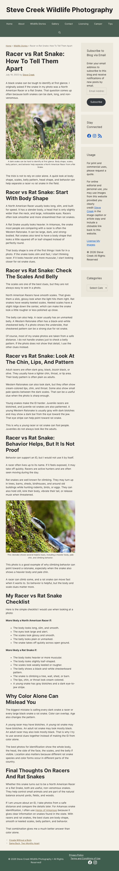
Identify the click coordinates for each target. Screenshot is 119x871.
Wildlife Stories (38, 23)
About (21, 23)
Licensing (83, 23)
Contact (69, 23)
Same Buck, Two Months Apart (24, 843)
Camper (98, 23)
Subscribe (96, 101)
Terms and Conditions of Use (85, 858)
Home (9, 23)
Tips (110, 23)
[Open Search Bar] (60, 32)
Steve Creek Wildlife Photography (59, 10)
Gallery (55, 23)
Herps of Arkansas (46, 810)
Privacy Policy (76, 855)
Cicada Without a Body (20, 840)
